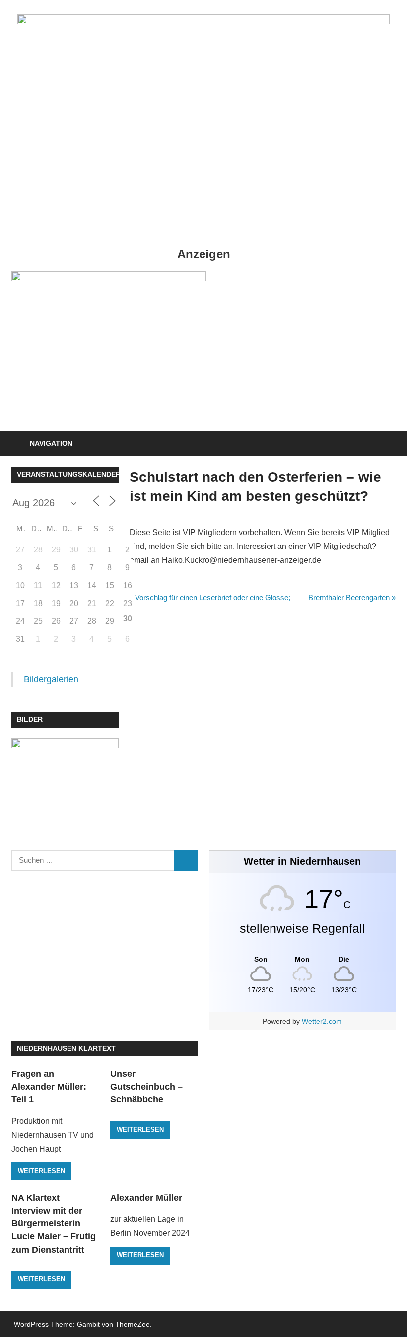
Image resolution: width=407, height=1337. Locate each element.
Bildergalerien (51, 679)
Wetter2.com (322, 1021)
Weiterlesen (41, 1171)
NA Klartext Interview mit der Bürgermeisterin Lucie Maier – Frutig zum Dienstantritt (53, 1224)
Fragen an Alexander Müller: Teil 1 (48, 1087)
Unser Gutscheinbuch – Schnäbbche (146, 1087)
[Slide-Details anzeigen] (108, 345)
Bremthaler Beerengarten (349, 597)
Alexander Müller (146, 1198)
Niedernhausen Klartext (66, 1048)
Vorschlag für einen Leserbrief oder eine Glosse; (212, 597)
